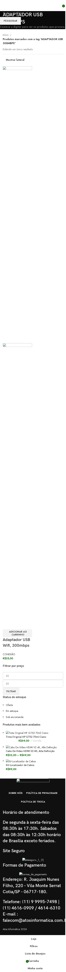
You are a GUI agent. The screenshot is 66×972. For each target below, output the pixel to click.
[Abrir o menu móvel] (4, 5)
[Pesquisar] (59, 5)
